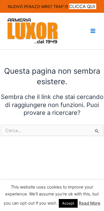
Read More (89, 203)
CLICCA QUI (82, 6)
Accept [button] (68, 203)
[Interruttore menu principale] (92, 30)
